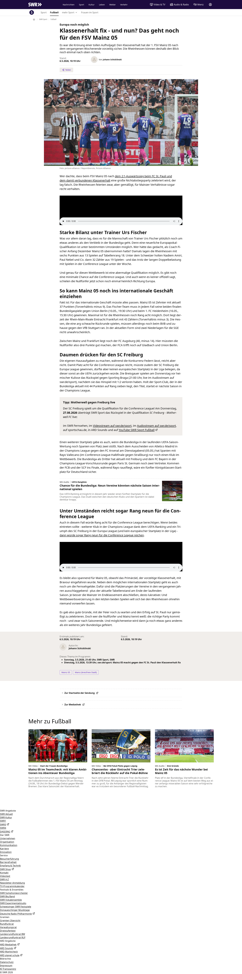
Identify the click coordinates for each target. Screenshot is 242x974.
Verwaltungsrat (8, 927)
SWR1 (3, 820)
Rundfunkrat (7, 923)
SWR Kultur (6, 817)
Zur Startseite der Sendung (79, 692)
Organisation (7, 841)
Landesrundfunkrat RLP (12, 937)
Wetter (112, 4)
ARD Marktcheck (9, 951)
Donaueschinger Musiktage (15, 910)
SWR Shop (5, 869)
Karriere (4, 848)
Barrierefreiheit (8, 862)
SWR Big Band (7, 896)
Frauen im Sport (89, 12)
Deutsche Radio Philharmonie (16, 913)
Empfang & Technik (10, 865)
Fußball (54, 12)
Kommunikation (8, 845)
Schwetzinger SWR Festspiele (15, 906)
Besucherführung (9, 858)
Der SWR (4, 835)
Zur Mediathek (72, 704)
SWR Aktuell (6, 814)
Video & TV (159, 4)
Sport (81, 4)
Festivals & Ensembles (11, 889)
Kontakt (4, 872)
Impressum (6, 965)
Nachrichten (68, 4)
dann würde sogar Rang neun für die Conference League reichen (102, 535)
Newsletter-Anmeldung (12, 882)
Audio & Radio (181, 4)
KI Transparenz (8, 968)
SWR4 (3, 827)
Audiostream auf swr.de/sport (156, 426)
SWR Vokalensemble (11, 899)
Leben (102, 4)
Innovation (6, 852)
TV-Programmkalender (12, 886)
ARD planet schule (9, 955)
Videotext (5, 876)
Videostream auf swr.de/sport (112, 426)
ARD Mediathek (8, 944)
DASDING (5, 831)
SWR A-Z (4, 879)
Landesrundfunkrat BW (12, 934)
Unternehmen (7, 838)
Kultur (92, 4)
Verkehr (124, 4)
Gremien (4, 917)
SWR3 (3, 824)
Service (4, 855)
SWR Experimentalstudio (13, 903)
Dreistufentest (8, 930)
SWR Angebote (8, 810)
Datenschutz (7, 962)
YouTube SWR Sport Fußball (137, 430)
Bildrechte (5, 958)
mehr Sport (68, 12)
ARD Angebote (8, 940)
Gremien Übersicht (10, 920)
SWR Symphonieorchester (14, 893)
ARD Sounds (6, 948)
